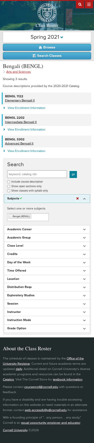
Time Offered (16, 270)
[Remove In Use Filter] (77, 198)
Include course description (27, 181)
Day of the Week (18, 262)
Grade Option (16, 328)
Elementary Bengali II (20, 100)
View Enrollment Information (26, 108)
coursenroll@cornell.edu (41, 387)
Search (15, 164)
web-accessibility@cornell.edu (46, 410)
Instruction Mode (19, 320)
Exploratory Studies (21, 295)
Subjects (13, 198)
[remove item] (10, 216)
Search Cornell (80, 4)
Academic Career (19, 229)
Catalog (8, 379)
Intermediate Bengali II (21, 122)
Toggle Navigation (89, 4)
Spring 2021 (45, 37)
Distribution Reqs (19, 287)
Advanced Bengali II (19, 143)
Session (12, 303)
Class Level (15, 246)
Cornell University (15, 430)
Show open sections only (26, 186)
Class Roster (47, 25)
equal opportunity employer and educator (50, 423)
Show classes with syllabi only (29, 190)
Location (13, 279)
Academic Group (19, 237)
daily (19, 369)
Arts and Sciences (18, 72)
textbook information (67, 379)
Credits (12, 254)
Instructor (14, 312)
